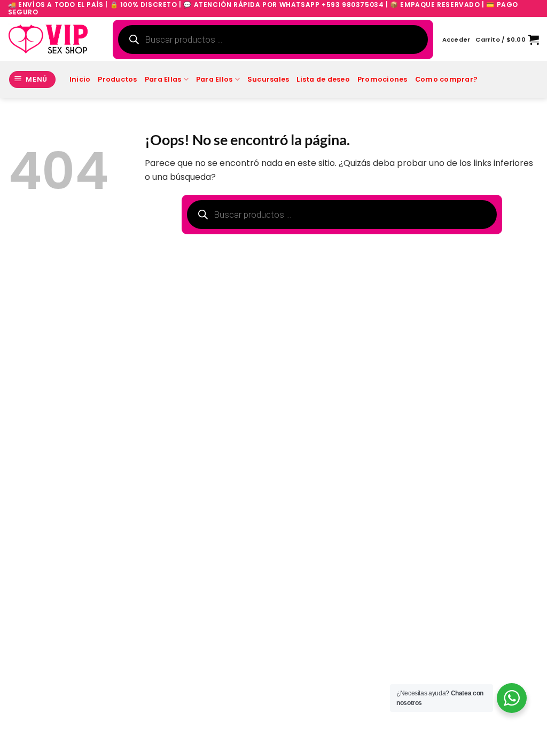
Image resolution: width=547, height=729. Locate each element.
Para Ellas (163, 79)
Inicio (80, 79)
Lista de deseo (323, 79)
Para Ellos (214, 79)
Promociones (382, 79)
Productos (117, 79)
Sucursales (268, 79)
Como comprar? (446, 79)
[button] (456, 39)
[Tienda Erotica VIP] (48, 39)
